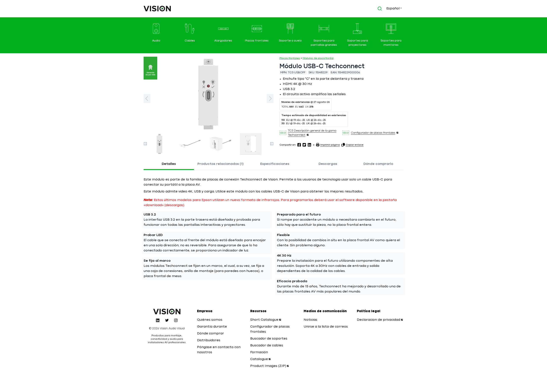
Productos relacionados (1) (220, 163)
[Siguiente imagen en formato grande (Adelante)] (270, 98)
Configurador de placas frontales (373, 132)
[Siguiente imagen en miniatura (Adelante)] (272, 144)
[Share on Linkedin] (309, 144)
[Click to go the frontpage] (157, 8)
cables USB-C (272, 191)
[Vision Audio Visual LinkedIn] (157, 320)
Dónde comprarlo (378, 163)
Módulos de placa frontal (318, 58)
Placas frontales (289, 58)
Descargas (328, 163)
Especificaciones (274, 163)
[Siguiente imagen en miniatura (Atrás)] (145, 144)
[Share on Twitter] (304, 144)
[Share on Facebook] (299, 144)
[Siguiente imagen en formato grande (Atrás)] (147, 98)
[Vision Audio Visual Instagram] (176, 320)
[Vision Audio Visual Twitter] (167, 320)
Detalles (169, 163)
